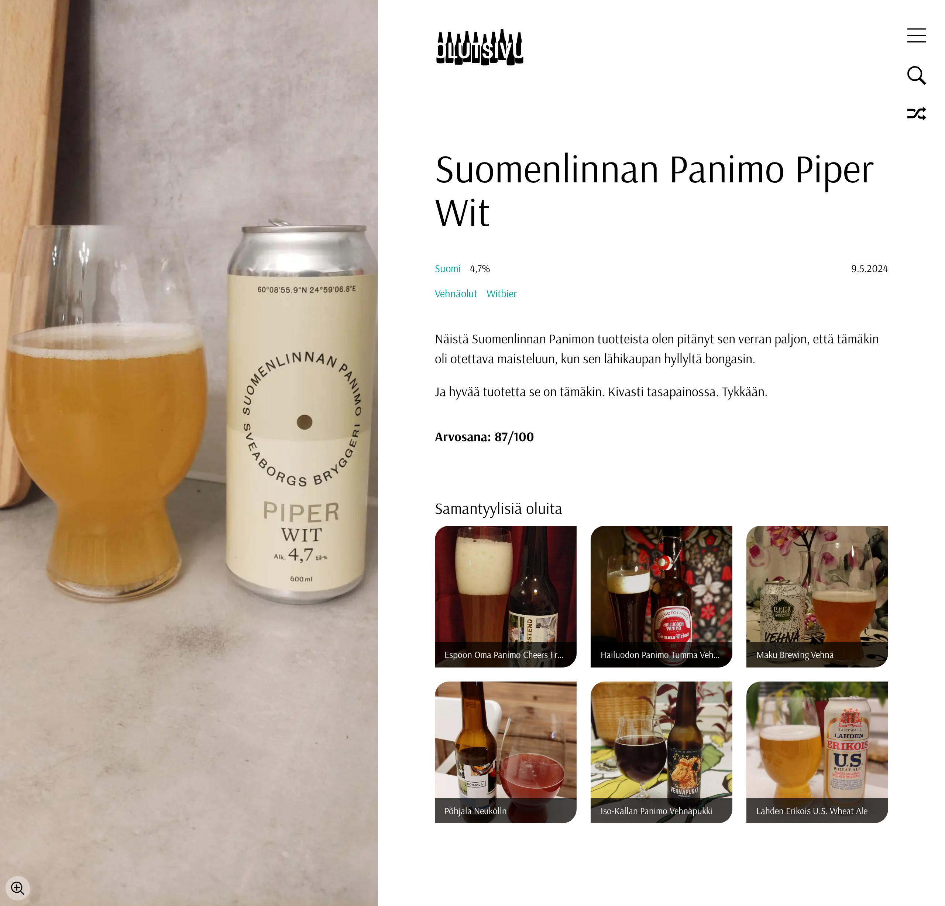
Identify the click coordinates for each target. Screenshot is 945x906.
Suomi (448, 268)
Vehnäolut (456, 293)
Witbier (502, 293)
